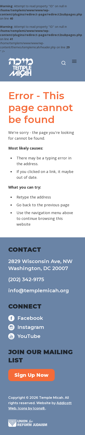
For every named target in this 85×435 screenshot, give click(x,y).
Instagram (31, 327)
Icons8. (39, 408)
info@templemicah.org (38, 290)
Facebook (30, 318)
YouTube (29, 336)
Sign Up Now (31, 375)
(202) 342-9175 (26, 279)
